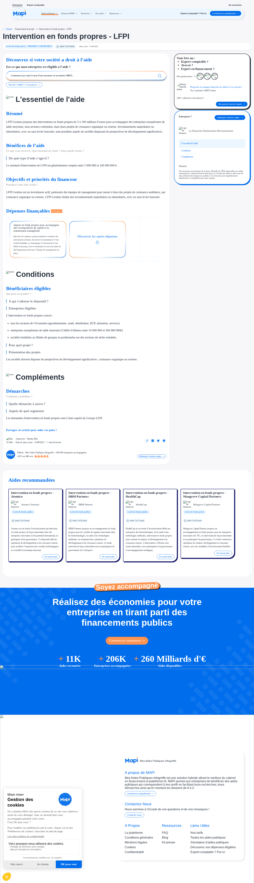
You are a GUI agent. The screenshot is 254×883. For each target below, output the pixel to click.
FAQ (165, 832)
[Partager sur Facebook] (164, 440)
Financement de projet (24, 29)
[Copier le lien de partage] (147, 440)
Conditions (186, 150)
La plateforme (134, 832)
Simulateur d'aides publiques (209, 842)
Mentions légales (136, 842)
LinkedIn (231, 871)
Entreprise (17, 5)
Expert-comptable (35, 5)
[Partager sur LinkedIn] (152, 440)
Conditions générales (139, 837)
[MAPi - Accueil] (19, 13)
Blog (165, 837)
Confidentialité (134, 852)
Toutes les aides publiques (208, 837)
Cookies (130, 847)
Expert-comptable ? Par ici (207, 852)
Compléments (187, 156)
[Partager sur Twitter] (158, 440)
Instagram (216, 871)
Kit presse (168, 842)
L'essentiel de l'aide (189, 143)
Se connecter (235, 5)
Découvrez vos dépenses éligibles (213, 847)
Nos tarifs (196, 832)
